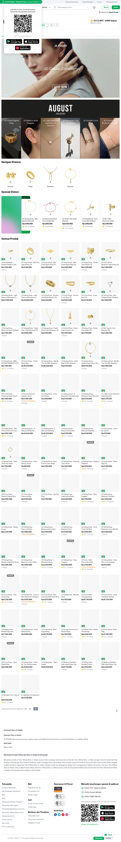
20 (26, 709)
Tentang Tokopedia (71, 2)
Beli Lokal (5, 823)
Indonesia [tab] (98, 838)
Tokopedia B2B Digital (10, 805)
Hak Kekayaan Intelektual (11, 791)
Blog (3, 798)
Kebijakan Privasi (34, 823)
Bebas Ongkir (33, 795)
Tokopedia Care (111, 2)
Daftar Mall (32, 807)
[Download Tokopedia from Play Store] (107, 807)
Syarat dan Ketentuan (36, 819)
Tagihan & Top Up (34, 788)
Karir (3, 795)
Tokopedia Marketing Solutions (13, 809)
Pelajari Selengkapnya (89, 824)
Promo (99, 2)
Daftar (116, 7)
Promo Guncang (8, 827)
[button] (110, 12)
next (118, 68)
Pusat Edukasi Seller (35, 803)
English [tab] (108, 838)
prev (3, 68)
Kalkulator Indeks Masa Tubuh (13, 812)
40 (30, 709)
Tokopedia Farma (8, 816)
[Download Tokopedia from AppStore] (107, 813)
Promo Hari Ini (7, 820)
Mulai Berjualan (88, 2)
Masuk (106, 7)
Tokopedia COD (34, 791)
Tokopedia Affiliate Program (12, 802)
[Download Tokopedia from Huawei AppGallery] (107, 818)
